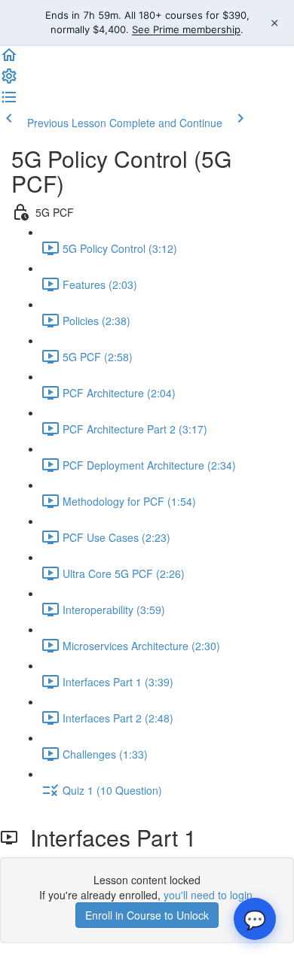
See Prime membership (186, 29)
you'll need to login (208, 894)
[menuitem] (9, 80)
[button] (9, 59)
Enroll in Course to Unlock (147, 915)
